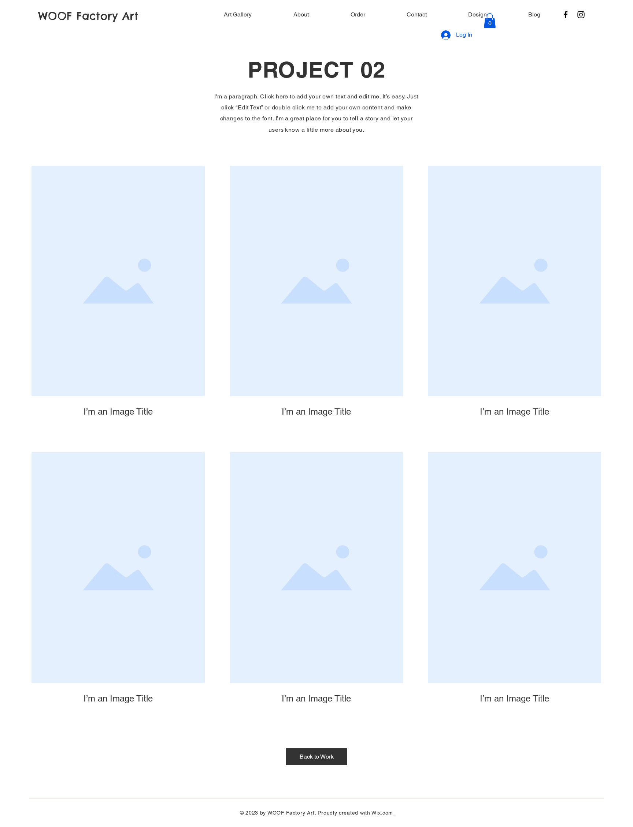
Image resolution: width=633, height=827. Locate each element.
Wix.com (382, 813)
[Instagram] (581, 14)
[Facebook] (565, 14)
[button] (490, 20)
